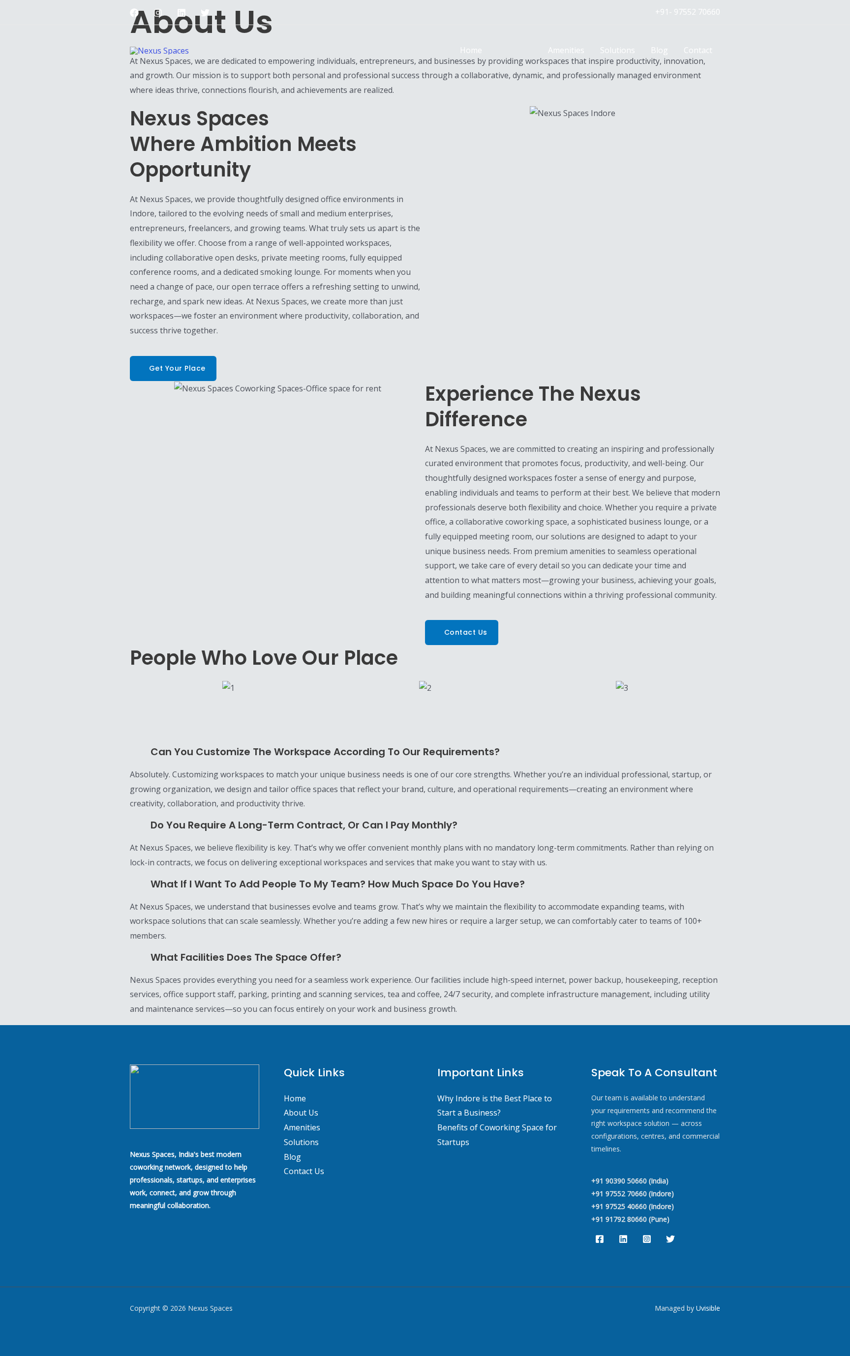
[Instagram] (157, 12)
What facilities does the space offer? (246, 957)
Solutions (617, 50)
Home (471, 50)
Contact (698, 50)
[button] (139, 688)
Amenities (566, 50)
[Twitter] (205, 12)
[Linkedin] (181, 12)
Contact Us (304, 1171)
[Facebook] (134, 12)
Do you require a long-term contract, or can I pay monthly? (304, 825)
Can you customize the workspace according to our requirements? (325, 752)
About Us (515, 50)
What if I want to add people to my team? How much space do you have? (338, 884)
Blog (659, 50)
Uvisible (708, 1308)
